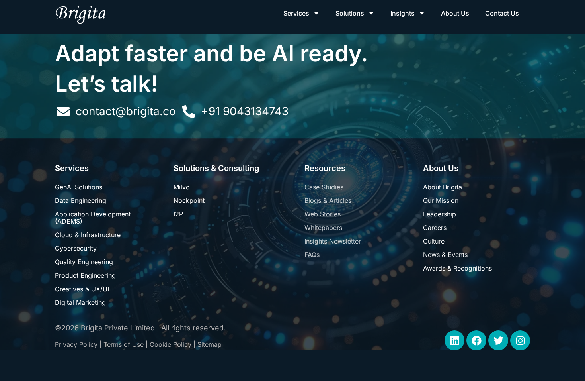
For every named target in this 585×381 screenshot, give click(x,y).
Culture (434, 241)
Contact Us (502, 13)
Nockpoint (189, 200)
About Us (455, 13)
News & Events (445, 255)
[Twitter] (498, 340)
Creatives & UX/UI (82, 289)
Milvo (182, 187)
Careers (435, 228)
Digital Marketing (80, 302)
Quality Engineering (84, 262)
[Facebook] (476, 340)
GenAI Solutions (78, 187)
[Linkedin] (454, 340)
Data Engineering (80, 200)
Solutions (349, 13)
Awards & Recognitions (457, 268)
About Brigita (442, 187)
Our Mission (440, 200)
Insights (402, 13)
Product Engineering (85, 275)
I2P (178, 214)
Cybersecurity (76, 248)
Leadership (439, 214)
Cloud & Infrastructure (88, 235)
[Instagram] (520, 340)
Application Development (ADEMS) (93, 217)
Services (296, 13)
